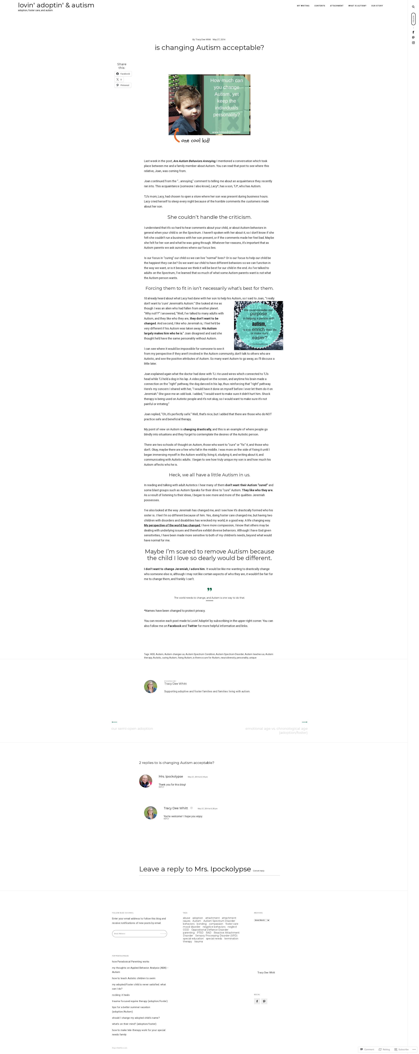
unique (252, 657)
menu (413, 6)
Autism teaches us (254, 654)
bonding (202, 923)
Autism (160, 654)
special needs (214, 938)
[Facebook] (257, 1001)
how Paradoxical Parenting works (130, 961)
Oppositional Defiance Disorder (209, 929)
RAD (208, 932)
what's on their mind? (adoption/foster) (134, 1023)
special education (193, 938)
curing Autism (169, 657)
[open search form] (413, 7)
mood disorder (191, 926)
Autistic (157, 657)
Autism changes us (174, 654)
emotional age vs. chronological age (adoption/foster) (277, 730)
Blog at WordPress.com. (120, 1048)
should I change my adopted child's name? (136, 1017)
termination (231, 938)
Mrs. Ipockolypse (171, 776)
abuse (186, 917)
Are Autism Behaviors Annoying (194, 161)
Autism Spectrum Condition (200, 654)
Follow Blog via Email (123, 913)
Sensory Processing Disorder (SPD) (216, 935)
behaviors (188, 923)
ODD (186, 929)
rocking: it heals (121, 995)
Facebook (174, 626)
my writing (303, 6)
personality (242, 657)
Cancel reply (258, 870)
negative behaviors (214, 926)
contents (319, 6)
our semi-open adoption (132, 728)
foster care (232, 923)
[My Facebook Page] (413, 32)
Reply (161, 787)
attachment (337, 6)
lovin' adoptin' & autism (56, 5)
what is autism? (357, 6)
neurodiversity (228, 657)
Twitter (192, 626)
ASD (152, 654)
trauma (198, 941)
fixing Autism (185, 657)
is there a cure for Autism (206, 657)
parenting (189, 932)
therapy (187, 941)
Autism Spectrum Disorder (230, 654)
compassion (216, 923)
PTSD (200, 932)
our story (377, 6)
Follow (163, 931)
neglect (232, 926)
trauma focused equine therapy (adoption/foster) (140, 1001)
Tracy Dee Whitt (203, 39)
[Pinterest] (413, 38)
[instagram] (413, 42)
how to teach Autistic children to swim (133, 978)
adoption (197, 917)
